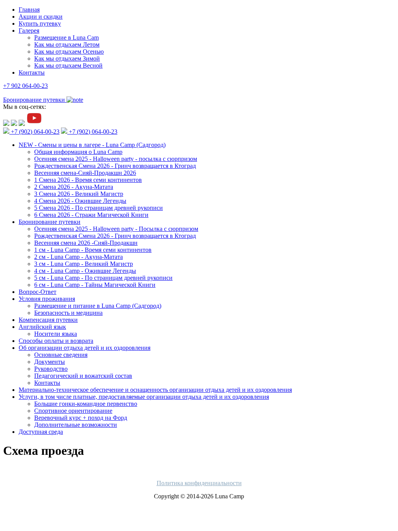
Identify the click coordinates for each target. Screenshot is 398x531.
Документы (49, 361)
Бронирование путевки (49, 221)
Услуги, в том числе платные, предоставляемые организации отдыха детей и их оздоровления (144, 396)
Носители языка (55, 333)
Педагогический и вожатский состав (83, 375)
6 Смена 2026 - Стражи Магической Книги (91, 214)
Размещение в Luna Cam (66, 37)
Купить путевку (40, 23)
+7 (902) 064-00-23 (34, 131)
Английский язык (42, 326)
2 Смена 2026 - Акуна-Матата (73, 186)
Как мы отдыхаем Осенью (69, 51)
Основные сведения (60, 354)
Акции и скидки (41, 16)
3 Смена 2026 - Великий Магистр (78, 193)
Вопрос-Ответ (37, 291)
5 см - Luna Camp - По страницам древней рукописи (103, 277)
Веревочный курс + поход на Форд (80, 417)
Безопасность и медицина (68, 312)
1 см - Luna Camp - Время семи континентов (93, 249)
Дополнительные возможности (75, 424)
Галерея (29, 30)
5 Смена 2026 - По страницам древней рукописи (98, 207)
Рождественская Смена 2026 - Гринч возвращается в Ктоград (115, 165)
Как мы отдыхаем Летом (67, 44)
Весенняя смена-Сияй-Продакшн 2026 (85, 172)
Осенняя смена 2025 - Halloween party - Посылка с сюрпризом (116, 228)
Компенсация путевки (48, 319)
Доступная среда (41, 431)
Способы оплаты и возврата (56, 340)
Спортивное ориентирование (73, 410)
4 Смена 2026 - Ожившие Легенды (80, 200)
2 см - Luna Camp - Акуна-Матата (78, 256)
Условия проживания (47, 298)
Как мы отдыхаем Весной (68, 65)
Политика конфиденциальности (199, 483)
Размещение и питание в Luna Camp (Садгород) (97, 305)
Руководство (51, 368)
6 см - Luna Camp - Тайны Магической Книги (94, 284)
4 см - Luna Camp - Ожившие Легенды (85, 270)
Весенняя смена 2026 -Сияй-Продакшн (86, 242)
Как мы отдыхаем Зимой (67, 58)
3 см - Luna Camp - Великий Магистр (83, 263)
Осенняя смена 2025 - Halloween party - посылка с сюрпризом (115, 158)
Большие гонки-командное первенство (85, 403)
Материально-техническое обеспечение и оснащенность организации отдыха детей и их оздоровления (155, 389)
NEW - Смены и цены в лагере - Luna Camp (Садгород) (92, 144)
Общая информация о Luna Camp (78, 151)
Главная (29, 9)
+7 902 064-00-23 (25, 85)
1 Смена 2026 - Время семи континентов (88, 179)
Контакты (32, 72)
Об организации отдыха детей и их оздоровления (84, 347)
